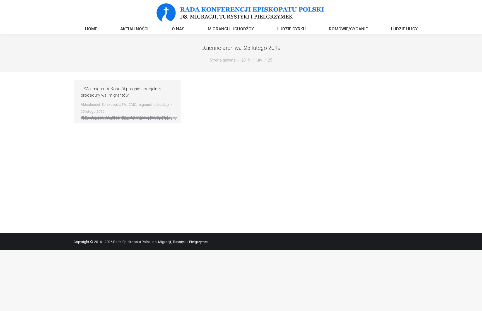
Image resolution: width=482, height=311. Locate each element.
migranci (145, 104)
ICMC (132, 104)
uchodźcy (161, 104)
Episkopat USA (114, 104)
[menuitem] (91, 29)
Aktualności (90, 104)
